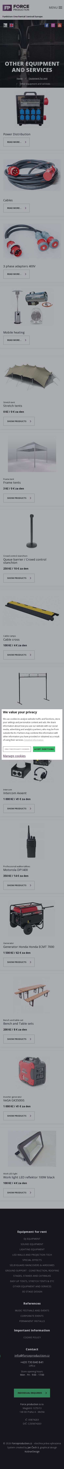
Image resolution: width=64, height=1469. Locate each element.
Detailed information (33, 740)
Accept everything (44, 749)
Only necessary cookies (17, 749)
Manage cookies (14, 756)
